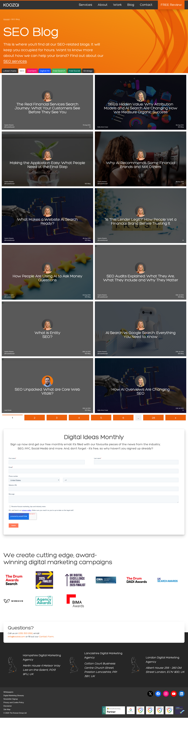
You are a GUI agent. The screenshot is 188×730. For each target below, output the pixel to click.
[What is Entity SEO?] (47, 328)
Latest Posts (9, 71)
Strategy (87, 71)
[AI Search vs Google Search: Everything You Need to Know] (140, 328)
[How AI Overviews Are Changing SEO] (140, 385)
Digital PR (45, 71)
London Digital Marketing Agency (162, 659)
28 (153, 418)
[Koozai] (11, 5)
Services (85, 5)
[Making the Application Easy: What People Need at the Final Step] (47, 158)
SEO (22, 71)
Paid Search (59, 71)
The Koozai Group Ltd (18, 713)
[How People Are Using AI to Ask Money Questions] (47, 272)
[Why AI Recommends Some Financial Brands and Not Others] (140, 158)
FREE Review (171, 5)
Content (32, 71)
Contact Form (46, 637)
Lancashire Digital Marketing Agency (103, 655)
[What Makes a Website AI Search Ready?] (47, 215)
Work (117, 5)
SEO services (15, 61)
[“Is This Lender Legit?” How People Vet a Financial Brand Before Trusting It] (140, 215)
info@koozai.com (16, 637)
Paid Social (74, 71)
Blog (130, 5)
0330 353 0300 (25, 633)
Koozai (6, 19)
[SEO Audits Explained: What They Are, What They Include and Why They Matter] (140, 272)
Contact (146, 5)
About (102, 5)
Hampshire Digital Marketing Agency (42, 657)
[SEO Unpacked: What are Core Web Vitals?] (47, 385)
